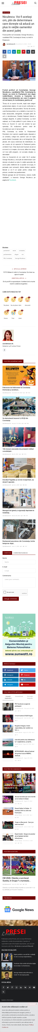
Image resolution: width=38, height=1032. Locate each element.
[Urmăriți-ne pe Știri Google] (19, 909)
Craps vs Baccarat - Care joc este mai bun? (24, 823)
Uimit (19, 318)
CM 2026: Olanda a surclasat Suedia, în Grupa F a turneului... (17, 879)
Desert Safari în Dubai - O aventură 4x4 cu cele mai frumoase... (23, 811)
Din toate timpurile (30, 697)
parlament (7, 250)
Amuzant (27, 305)
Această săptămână (8, 697)
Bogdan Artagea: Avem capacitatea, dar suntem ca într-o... (24, 728)
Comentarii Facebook (20, 553)
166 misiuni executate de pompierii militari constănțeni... (18, 450)
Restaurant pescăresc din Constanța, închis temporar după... (19, 542)
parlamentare (7, 254)
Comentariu (7, 576)
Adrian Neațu (7, 791)
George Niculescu (20, 258)
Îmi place (6, 305)
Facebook (12, 180)
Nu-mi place (13, 305)
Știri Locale (6, 12)
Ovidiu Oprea (18, 732)
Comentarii (7, 553)
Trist (13, 318)
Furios (6, 318)
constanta (22, 250)
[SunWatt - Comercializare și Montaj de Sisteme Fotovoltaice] (19, 635)
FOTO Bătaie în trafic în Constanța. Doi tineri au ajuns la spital (19, 273)
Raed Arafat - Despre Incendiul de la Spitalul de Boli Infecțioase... (25, 836)
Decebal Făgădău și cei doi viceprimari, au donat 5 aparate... (18, 481)
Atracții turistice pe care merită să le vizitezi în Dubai (25, 798)
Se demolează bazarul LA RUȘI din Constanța (15, 419)
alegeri (17, 254)
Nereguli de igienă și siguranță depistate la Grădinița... (18, 512)
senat (14, 250)
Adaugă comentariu (10, 599)
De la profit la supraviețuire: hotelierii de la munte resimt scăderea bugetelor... (19, 283)
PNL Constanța (8, 258)
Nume (5, 558)
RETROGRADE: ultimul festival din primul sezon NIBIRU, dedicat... (24, 753)
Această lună (19, 696)
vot (23, 254)
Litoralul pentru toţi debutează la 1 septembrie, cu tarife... (25, 741)
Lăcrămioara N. (11, 44)
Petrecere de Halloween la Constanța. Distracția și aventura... (17, 389)
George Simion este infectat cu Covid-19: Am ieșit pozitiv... (23, 974)
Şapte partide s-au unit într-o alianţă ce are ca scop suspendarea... (24, 955)
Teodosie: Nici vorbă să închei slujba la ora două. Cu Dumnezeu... (25, 965)
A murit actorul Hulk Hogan (24, 715)
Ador (19, 305)
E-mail (5, 567)
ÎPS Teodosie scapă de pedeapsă (22, 705)
